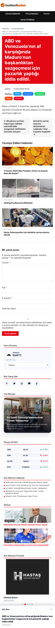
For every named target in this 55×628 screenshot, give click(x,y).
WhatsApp (40, 94)
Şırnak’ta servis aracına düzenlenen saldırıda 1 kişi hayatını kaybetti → (41, 128)
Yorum (6, 262)
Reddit (8, 98)
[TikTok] (37, 383)
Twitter (17, 94)
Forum (47, 13)
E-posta (7, 298)
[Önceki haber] (41, 401)
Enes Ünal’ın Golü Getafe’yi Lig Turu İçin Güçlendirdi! (27, 485)
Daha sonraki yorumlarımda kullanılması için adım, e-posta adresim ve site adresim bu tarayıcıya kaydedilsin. (27, 325)
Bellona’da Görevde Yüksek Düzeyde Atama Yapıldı (27, 482)
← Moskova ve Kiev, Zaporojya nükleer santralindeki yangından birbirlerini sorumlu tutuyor (14, 126)
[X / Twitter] (14, 383)
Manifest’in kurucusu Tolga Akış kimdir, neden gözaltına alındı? (25, 492)
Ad (4, 287)
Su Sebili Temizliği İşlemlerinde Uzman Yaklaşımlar (26, 488)
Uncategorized (17, 28)
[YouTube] (29, 383)
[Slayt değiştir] (22, 604)
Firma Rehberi (32, 13)
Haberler (5, 28)
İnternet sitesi (9, 308)
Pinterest (18, 98)
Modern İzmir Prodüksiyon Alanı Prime (21, 496)
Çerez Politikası (27, 19)
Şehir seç (11, 360)
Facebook (28, 94)
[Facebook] (7, 383)
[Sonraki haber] (47, 401)
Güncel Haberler (12, 13)
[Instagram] (22, 383)
